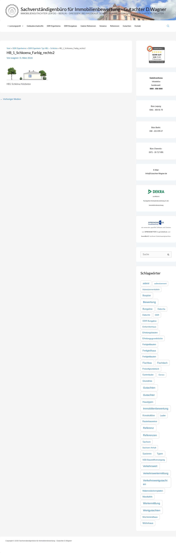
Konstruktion (149, 415)
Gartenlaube (147, 375)
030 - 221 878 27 (156, 131)
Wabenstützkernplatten (152, 491)
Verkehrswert (150, 466)
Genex (161, 375)
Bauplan (147, 295)
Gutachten (149, 387)
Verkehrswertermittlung (155, 473)
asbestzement (160, 283)
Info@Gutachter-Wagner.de (156, 173)
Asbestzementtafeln (151, 289)
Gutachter (149, 395)
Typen (160, 453)
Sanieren (147, 453)
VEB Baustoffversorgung (153, 460)
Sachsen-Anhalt (149, 448)
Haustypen (148, 402)
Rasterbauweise (149, 421)
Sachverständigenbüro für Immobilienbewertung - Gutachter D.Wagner (93, 9)
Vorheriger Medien (10, 99)
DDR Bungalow (149, 321)
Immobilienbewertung (155, 408)
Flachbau (147, 363)
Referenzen (150, 435)
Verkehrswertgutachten (155, 482)
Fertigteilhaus (149, 350)
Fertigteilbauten (149, 344)
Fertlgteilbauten (149, 357)
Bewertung (149, 302)
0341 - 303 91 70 (156, 110)
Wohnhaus (148, 523)
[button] (22, 26)
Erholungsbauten (150, 333)
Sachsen (147, 442)
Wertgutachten (151, 510)
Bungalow (147, 309)
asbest (146, 283)
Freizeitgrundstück (150, 369)
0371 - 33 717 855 (156, 152)
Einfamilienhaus (149, 327)
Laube (163, 415)
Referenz (148, 427)
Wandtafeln (147, 497)
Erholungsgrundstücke (152, 338)
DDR (157, 315)
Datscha (161, 309)
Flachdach (162, 363)
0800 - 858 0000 (156, 89)
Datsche (146, 315)
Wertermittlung (151, 503)
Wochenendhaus (150, 517)
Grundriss (147, 381)
